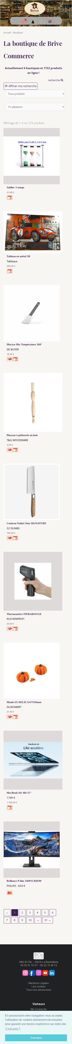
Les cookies (39, 986)
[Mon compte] (32, 22)
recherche (54, 80)
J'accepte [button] (36, 1037)
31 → (47, 920)
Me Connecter (39, 1009)
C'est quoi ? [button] (13, 1028)
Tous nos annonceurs (38, 989)
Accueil (7, 32)
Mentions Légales (38, 983)
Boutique (18, 32)
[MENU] (49, 21)
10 (30, 920)
